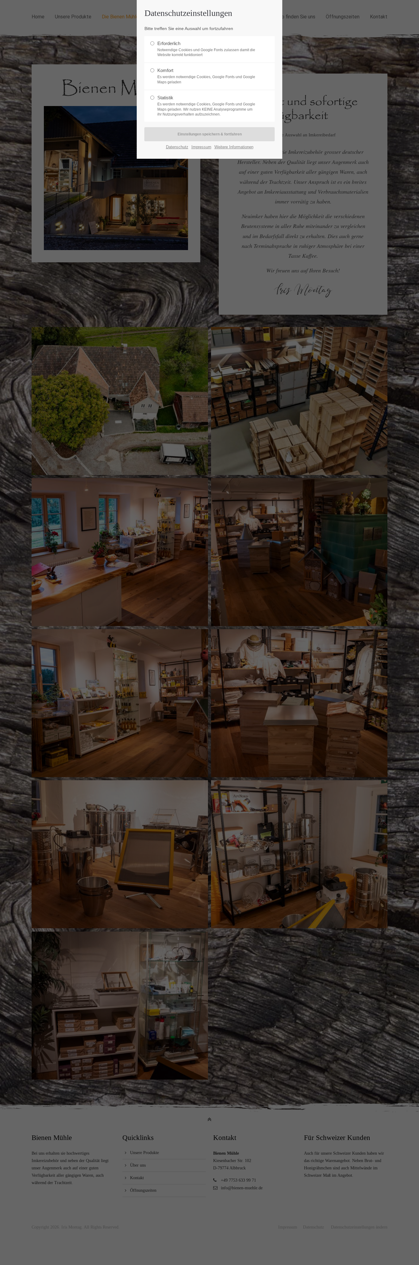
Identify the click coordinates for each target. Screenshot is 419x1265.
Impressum (201, 147)
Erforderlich (206, 49)
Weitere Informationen (233, 147)
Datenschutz (177, 147)
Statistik (206, 106)
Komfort (206, 76)
